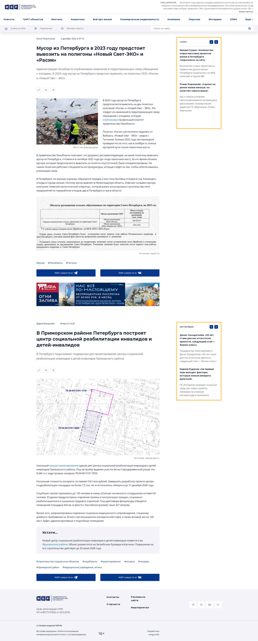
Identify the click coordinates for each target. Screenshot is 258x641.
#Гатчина (71, 262)
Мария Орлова (246, 11)
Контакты (113, 597)
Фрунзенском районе (54, 544)
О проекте (113, 604)
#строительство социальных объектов (57, 561)
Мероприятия (140, 607)
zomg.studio (153, 634)
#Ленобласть (55, 262)
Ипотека (56, 19)
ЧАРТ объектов (33, 19)
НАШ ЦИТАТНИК (168, 2)
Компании (174, 19)
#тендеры (143, 561)
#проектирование (111, 561)
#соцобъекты (90, 561)
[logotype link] (20, 7)
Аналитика (78, 19)
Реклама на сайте (138, 598)
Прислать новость (75, 28)
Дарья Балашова (45, 323)
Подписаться (46, 28)
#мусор (40, 262)
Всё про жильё (102, 19)
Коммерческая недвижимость (139, 19)
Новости (9, 19)
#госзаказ (129, 561)
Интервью (215, 19)
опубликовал (110, 119)
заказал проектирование (63, 465)
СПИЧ (233, 19)
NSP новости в (64, 272)
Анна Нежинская (45, 38)
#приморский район (47, 567)
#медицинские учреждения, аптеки (82, 567)
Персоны (194, 19)
